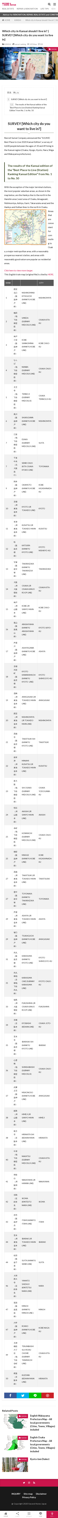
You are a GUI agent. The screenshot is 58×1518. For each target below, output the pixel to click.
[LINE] (35, 1395)
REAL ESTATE (8, 9)
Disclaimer (41, 1494)
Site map (28, 1494)
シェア (17, 1516)
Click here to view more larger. (18, 270)
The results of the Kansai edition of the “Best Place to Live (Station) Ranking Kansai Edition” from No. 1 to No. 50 (28, 107)
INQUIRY (16, 1494)
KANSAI (17, 20)
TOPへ (52, 1516)
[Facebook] (10, 1395)
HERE (50, 274)
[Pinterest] (47, 1395)
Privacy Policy (29, 1497)
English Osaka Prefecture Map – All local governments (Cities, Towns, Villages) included (42, 1444)
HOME (7, 20)
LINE (40, 1516)
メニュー (29, 1516)
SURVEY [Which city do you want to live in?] (27, 99)
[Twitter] (23, 1395)
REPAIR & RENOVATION (27, 9)
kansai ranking (20, 44)
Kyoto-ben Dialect (40, 1459)
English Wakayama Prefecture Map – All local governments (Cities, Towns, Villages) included (42, 1422)
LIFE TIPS (45, 9)
